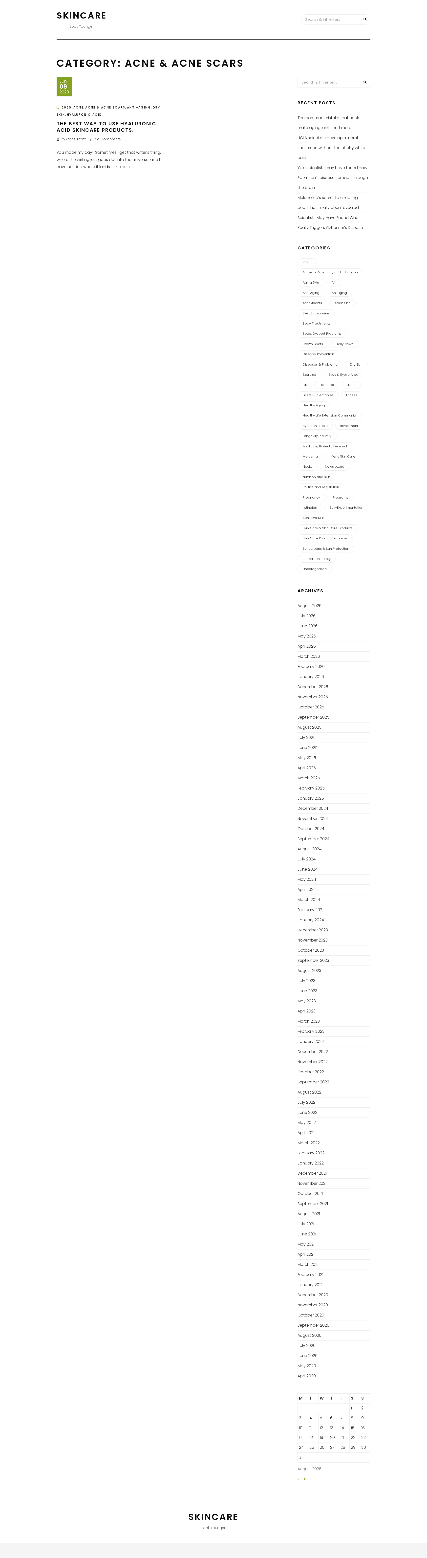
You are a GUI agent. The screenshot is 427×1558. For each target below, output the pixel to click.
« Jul (302, 1479)
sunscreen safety (317, 558)
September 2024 (313, 839)
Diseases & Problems (320, 364)
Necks (307, 466)
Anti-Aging (139, 107)
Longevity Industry (317, 436)
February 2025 (311, 788)
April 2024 (307, 889)
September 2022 (313, 1082)
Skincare (82, 15)
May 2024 (307, 879)
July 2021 (306, 1224)
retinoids (310, 507)
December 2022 (313, 1051)
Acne (78, 107)
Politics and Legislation (321, 487)
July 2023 (306, 981)
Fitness (351, 395)
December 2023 (313, 930)
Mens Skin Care (342, 456)
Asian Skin (342, 303)
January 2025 (311, 798)
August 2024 (309, 849)
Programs (340, 497)
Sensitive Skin (313, 517)
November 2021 (312, 1183)
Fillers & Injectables (318, 395)
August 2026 (309, 606)
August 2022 (309, 1092)
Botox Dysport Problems (322, 333)
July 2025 (307, 737)
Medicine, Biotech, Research (325, 446)
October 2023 (311, 950)
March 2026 (309, 656)
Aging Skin (311, 282)
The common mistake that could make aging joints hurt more (329, 123)
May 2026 (307, 636)
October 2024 (311, 829)
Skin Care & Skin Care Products (328, 528)
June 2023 (307, 991)
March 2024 (309, 899)
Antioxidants (312, 303)
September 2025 (313, 717)
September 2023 (313, 960)
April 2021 (306, 1254)
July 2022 (306, 1102)
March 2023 (309, 1021)
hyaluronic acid (84, 114)
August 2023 (309, 970)
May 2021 (306, 1244)
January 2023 (311, 1041)
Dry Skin (356, 364)
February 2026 (311, 666)
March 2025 (309, 778)
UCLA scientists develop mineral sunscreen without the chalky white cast (331, 147)
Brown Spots (313, 344)
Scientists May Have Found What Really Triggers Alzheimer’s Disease (330, 222)
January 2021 (310, 1285)
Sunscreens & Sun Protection (326, 548)
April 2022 (307, 1133)
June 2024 (308, 869)
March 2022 (309, 1143)
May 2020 (307, 1366)
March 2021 (308, 1264)
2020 (67, 107)
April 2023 (307, 1011)
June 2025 (308, 747)
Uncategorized (315, 569)
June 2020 (308, 1356)
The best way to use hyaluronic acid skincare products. (106, 126)
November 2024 (313, 818)
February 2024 (311, 910)
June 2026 (308, 626)
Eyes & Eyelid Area (343, 374)
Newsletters (334, 466)
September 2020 (313, 1325)
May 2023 (307, 1001)
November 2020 (313, 1305)
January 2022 (311, 1163)
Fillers (351, 384)
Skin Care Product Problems (325, 538)
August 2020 (309, 1335)
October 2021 (310, 1193)
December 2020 (313, 1295)
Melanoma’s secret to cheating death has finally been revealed (328, 202)
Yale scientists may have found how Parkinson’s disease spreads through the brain (333, 177)
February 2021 (310, 1274)
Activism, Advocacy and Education (330, 272)
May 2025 (307, 758)
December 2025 (313, 687)
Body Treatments (316, 323)
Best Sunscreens (316, 313)
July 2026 (307, 616)
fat (305, 384)
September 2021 (313, 1204)
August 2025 (309, 727)
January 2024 (311, 920)
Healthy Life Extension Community (330, 415)
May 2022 (307, 1122)
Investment (349, 425)
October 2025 (311, 707)
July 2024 (307, 859)
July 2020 (307, 1345)
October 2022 (311, 1072)
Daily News (344, 344)
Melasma (310, 456)
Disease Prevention (318, 354)
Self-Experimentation (346, 507)
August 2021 (309, 1214)
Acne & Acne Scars (105, 107)
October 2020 (311, 1315)
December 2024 (313, 808)
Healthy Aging (314, 405)
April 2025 (307, 768)
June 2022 (307, 1112)
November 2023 (313, 940)
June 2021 (307, 1234)
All (333, 282)
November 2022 (313, 1062)
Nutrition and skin (316, 477)
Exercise (309, 374)
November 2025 (313, 697)
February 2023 (311, 1031)
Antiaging (339, 292)
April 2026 (307, 646)
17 (300, 1437)
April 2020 (307, 1376)
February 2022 (311, 1153)
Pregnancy (311, 497)
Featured (327, 384)
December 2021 (312, 1173)
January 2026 (311, 677)
